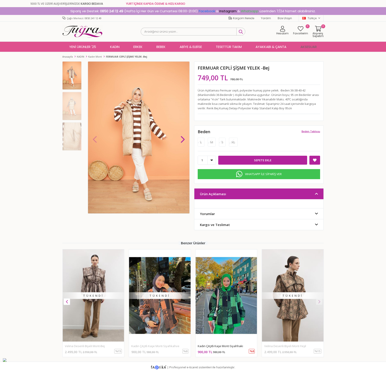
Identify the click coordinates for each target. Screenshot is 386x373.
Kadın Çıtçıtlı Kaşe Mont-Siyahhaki (220, 346)
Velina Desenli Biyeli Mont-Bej (85, 346)
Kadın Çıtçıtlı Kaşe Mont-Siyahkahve (155, 346)
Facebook (207, 11)
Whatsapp (249, 11)
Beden (204, 131)
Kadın (115, 46)
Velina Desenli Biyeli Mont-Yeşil (285, 346)
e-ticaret (192, 367)
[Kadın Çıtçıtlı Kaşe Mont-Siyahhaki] (226, 295)
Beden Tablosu (311, 131)
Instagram (228, 11)
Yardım (266, 18)
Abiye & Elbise (191, 46)
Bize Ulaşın (285, 18)
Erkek (138, 46)
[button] (182, 137)
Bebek (161, 46)
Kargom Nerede (243, 18)
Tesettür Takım (229, 46)
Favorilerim (300, 30)
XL (233, 142)
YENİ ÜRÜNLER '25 (82, 46)
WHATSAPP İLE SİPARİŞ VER (263, 174)
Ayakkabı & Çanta (271, 46)
